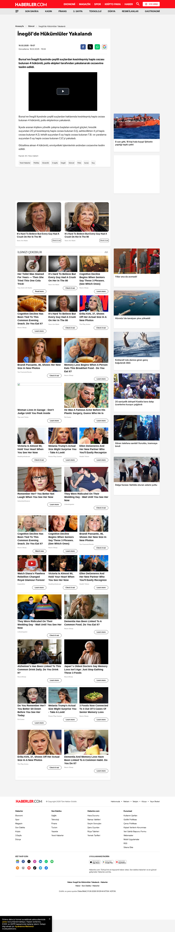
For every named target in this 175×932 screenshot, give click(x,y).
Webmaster (128, 835)
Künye (144, 801)
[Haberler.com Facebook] (23, 861)
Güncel (31, 26)
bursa (86, 163)
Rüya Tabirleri (93, 831)
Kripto (17, 831)
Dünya (18, 839)
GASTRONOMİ (152, 11)
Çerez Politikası (130, 823)
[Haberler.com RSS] (17, 868)
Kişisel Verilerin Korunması (135, 827)
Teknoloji (55, 819)
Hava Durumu (93, 815)
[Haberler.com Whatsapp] (46, 861)
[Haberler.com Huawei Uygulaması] (121, 862)
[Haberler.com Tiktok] (35, 868)
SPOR (97, 4)
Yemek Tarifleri (94, 835)
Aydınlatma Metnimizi (24, 926)
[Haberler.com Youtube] (29, 868)
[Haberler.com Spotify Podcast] (52, 861)
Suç (93, 163)
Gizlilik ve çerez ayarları (68, 891)
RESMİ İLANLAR (130, 11)
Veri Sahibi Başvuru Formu (135, 831)
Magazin (18, 823)
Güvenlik (45, 163)
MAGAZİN (84, 4)
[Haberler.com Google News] (17, 861)
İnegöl (63, 163)
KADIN (48, 11)
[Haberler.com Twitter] (29, 861)
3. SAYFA (78, 11)
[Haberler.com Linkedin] (40, 861)
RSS (125, 843)
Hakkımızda (115, 801)
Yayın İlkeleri (155, 801)
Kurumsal (128, 811)
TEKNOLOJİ (95, 11)
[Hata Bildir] (82, 891)
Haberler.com (93, 811)
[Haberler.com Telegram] (40, 868)
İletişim (135, 801)
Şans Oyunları (93, 827)
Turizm (54, 827)
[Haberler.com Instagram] (35, 861)
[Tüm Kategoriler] (17, 11)
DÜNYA (111, 11)
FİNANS (63, 11)
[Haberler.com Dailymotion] (46, 868)
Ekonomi (19, 815)
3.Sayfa (18, 835)
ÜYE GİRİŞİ (153, 4)
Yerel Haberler (25, 163)
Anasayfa (19, 26)
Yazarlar (54, 831)
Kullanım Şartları (130, 815)
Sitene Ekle (128, 847)
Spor (17, 819)
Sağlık (53, 815)
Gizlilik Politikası (130, 819)
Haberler (19, 811)
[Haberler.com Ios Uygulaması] (95, 862)
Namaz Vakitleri (94, 819)
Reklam (126, 801)
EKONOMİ (69, 4)
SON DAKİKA (32, 11)
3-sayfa (55, 163)
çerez (4, 921)
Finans (54, 823)
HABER (129, 4)
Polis (79, 163)
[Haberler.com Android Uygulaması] (108, 862)
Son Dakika (20, 827)
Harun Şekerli (33, 156)
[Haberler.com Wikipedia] (23, 868)
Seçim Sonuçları (94, 823)
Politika (36, 163)
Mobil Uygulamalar (131, 839)
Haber (77, 886)
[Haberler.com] (29, 801)
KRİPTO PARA (113, 4)
